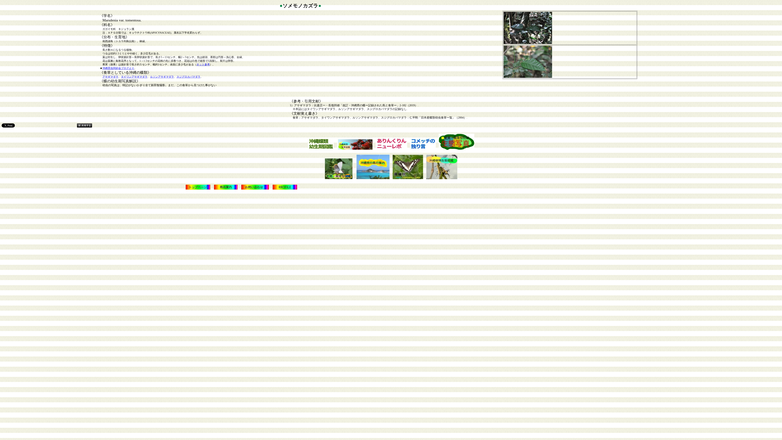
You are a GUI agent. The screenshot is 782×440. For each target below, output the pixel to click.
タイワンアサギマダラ (134, 76)
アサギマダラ (110, 76)
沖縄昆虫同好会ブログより (118, 68)
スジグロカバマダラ (188, 76)
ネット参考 (203, 64)
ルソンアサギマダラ (162, 76)
